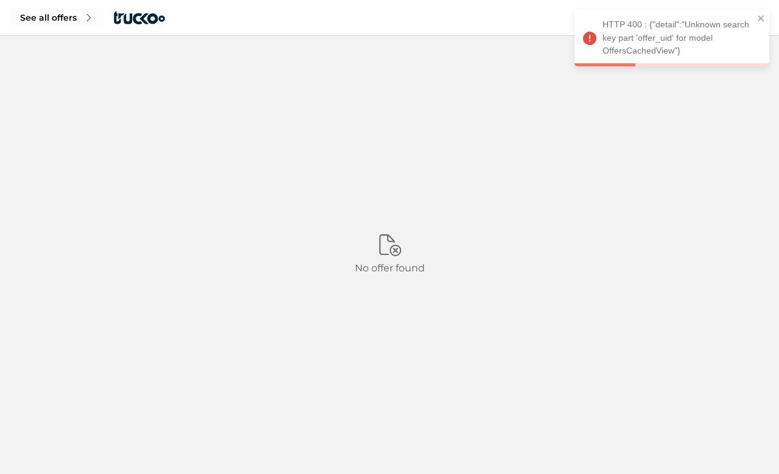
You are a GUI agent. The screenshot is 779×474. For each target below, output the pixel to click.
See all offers (48, 17)
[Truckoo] (139, 18)
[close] (761, 20)
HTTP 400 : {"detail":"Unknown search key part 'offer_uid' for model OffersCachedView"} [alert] (676, 37)
